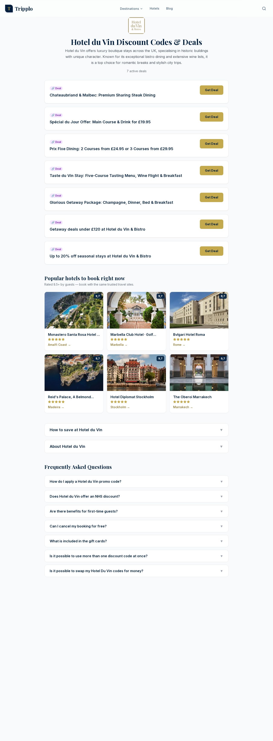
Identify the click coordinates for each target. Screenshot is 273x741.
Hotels (154, 8)
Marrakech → (183, 407)
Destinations (129, 8)
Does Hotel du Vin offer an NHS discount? (136, 496)
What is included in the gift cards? (136, 541)
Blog (169, 8)
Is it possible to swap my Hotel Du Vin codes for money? (136, 571)
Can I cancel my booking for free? (136, 526)
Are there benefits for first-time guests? (136, 511)
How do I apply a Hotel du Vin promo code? (136, 481)
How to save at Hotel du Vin (136, 430)
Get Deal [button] (211, 90)
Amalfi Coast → (59, 344)
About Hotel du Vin (136, 446)
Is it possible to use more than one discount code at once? (136, 556)
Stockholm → (120, 407)
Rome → (179, 344)
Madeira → (56, 407)
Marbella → (119, 344)
